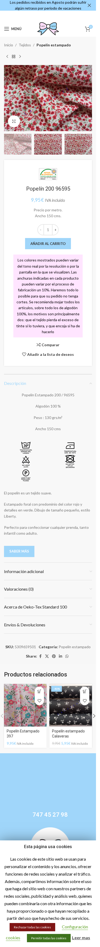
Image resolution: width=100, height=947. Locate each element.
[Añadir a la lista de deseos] (39, 700)
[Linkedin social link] (60, 656)
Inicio (8, 45)
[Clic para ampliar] (14, 121)
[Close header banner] (89, 5)
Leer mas (81, 937)
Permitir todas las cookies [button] (48, 938)
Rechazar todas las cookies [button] (32, 927)
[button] (9, 98)
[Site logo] (48, 28)
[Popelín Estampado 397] (25, 705)
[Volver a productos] (13, 56)
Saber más (19, 551)
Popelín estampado (54, 45)
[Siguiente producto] (20, 56)
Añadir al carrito (48, 243)
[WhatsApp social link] (67, 656)
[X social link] (46, 656)
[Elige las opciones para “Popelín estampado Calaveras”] (84, 691)
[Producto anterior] (7, 56)
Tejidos (25, 45)
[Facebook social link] (40, 656)
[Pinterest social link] (53, 656)
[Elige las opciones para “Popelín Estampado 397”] (39, 691)
